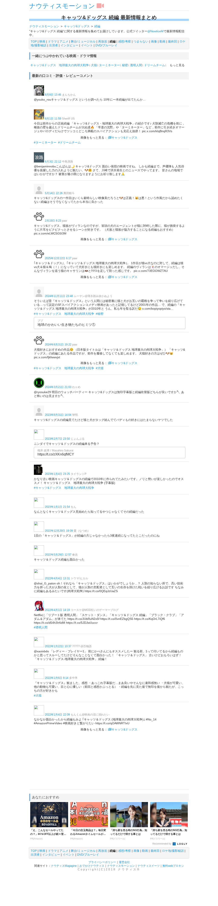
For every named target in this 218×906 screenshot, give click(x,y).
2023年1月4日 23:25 (57, 474)
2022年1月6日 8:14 (56, 677)
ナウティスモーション (62, 5)
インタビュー (69, 45)
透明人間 (136, 65)
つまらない (140, 41)
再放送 (102, 41)
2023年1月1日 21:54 (57, 506)
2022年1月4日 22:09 (57, 714)
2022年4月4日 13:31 (57, 578)
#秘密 (99, 313)
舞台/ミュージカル (83, 41)
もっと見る (177, 65)
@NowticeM (155, 31)
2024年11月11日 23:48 (59, 296)
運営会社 (124, 862)
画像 (154, 41)
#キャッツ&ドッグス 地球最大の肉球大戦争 (64, 313)
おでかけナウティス (91, 865)
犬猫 (94, 65)
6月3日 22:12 (53, 161)
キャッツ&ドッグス (124, 137)
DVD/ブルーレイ (106, 45)
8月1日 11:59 (53, 118)
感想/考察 (124, 41)
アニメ (63, 41)
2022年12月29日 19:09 (59, 530)
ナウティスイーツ (149, 865)
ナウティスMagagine (64, 865)
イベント (87, 45)
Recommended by (162, 843)
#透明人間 (40, 627)
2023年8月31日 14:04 (58, 414)
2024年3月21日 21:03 (58, 387)
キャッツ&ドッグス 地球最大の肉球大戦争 (59, 65)
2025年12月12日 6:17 (58, 258)
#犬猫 (99, 368)
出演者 (53, 45)
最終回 (172, 41)
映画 (42, 41)
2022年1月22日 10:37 (58, 646)
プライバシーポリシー (102, 862)
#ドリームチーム (69, 142)
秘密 (125, 65)
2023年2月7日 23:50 (57, 438)
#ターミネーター (45, 142)
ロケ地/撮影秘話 (173, 850)
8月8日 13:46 (53, 94)
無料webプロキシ (173, 865)
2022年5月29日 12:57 (58, 554)
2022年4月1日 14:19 (57, 610)
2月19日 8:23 (53, 220)
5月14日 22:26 (54, 193)
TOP (34, 41)
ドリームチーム (154, 65)
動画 (162, 41)
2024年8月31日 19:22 (58, 344)
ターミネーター (109, 65)
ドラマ (52, 41)
